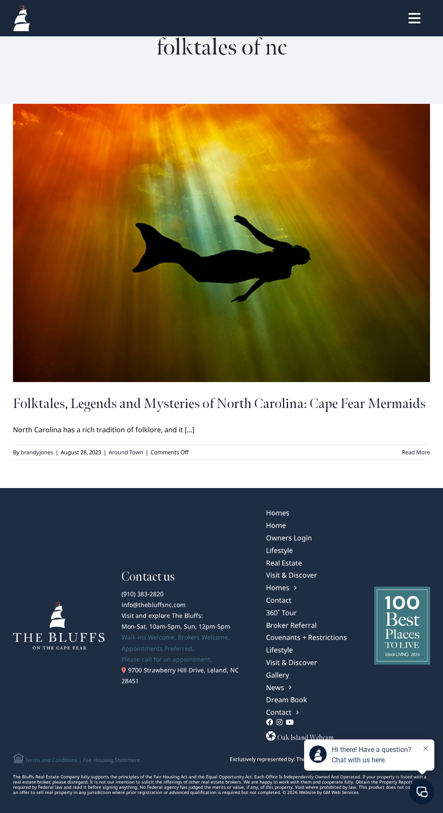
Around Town (126, 452)
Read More (416, 452)
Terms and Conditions (50, 760)
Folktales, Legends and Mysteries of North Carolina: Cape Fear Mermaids (219, 403)
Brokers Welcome (203, 637)
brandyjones (37, 452)
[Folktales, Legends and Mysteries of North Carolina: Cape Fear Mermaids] (221, 243)
